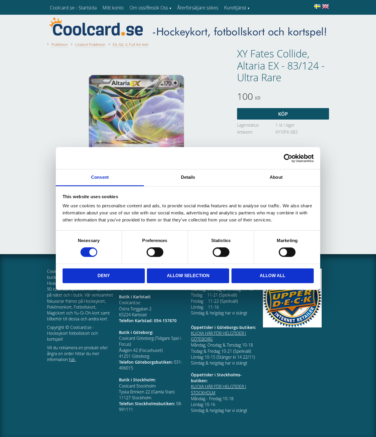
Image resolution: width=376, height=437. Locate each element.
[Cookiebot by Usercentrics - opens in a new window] (288, 158)
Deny (104, 275)
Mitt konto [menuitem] (113, 7)
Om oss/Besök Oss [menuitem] (149, 7)
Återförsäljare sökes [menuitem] (197, 7)
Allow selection (188, 275)
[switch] (155, 252)
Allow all (272, 275)
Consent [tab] (100, 177)
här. (72, 359)
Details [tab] (188, 177)
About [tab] (276, 177)
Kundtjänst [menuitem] (235, 7)
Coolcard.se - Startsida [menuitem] (73, 7)
